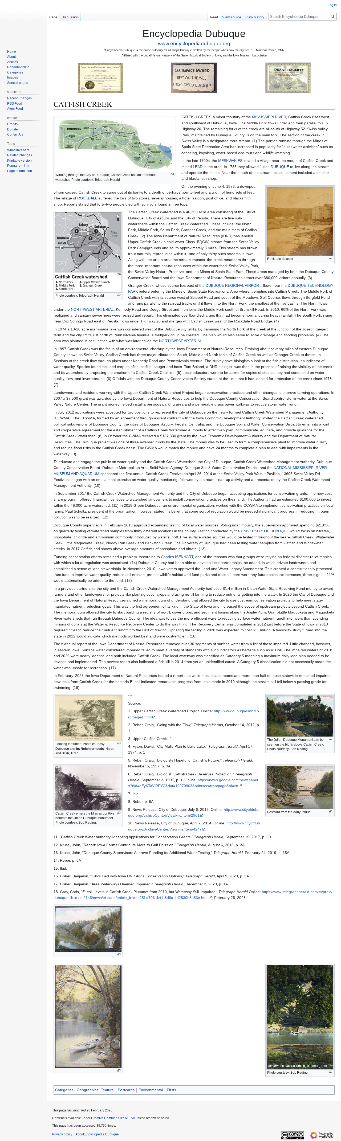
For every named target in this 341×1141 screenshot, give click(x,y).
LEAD (197, 167)
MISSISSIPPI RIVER (269, 117)
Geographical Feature (95, 1090)
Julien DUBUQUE (274, 167)
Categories (64, 1090)
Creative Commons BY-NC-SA (113, 1118)
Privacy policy (62, 1134)
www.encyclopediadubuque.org (194, 43)
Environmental (151, 1090)
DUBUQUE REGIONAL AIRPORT (233, 285)
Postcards (126, 1090)
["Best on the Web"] (194, 78)
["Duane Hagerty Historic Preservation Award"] (288, 78)
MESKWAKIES (230, 160)
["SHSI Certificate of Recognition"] (100, 78)
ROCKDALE (87, 198)
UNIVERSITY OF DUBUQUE (265, 531)
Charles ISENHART (177, 557)
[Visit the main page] (23, 21)
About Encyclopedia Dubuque (97, 1134)
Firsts (171, 1090)
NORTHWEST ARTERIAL (92, 309)
